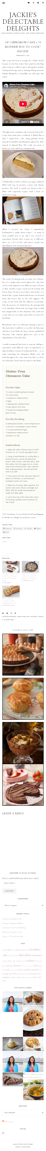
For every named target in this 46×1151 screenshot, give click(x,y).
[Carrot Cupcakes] (33, 998)
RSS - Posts (8, 1122)
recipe (13, 977)
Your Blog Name (26, 1144)
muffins (27, 969)
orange (5, 973)
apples (13, 950)
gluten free (9, 619)
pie (39, 973)
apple (9, 950)
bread (28, 950)
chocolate (24, 955)
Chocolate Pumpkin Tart (12, 919)
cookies (30, 960)
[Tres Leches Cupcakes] (13, 1044)
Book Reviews (10, 616)
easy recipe (24, 966)
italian (15, 970)
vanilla (34, 977)
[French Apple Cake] (33, 1044)
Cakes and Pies (23, 616)
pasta (19, 974)
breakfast (35, 949)
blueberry (23, 950)
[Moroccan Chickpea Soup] (33, 1090)
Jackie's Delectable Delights (23, 21)
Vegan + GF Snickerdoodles (13, 936)
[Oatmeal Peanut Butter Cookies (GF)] (33, 1021)
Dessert (34, 616)
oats (40, 970)
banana (18, 950)
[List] (13, 1061)
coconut (4, 961)
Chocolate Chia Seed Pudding (13, 928)
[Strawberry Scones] (13, 1079)
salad (17, 977)
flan (29, 966)
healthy (7, 970)
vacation (28, 977)
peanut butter (25, 974)
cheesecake (15, 955)
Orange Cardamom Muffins (12, 923)
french (32, 966)
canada (10, 955)
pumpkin (6, 977)
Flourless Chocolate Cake (12, 932)
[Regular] (33, 1061)
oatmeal (34, 969)
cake (4, 955)
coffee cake (11, 961)
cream (36, 961)
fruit (36, 965)
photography (34, 974)
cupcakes (9, 966)
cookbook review (20, 961)
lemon (20, 969)
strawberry (23, 977)
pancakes (13, 973)
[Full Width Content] (12, 1001)
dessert (17, 965)
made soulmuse (23, 1147)
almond (4, 950)
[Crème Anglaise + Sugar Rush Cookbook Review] (33, 1075)
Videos (41, 616)
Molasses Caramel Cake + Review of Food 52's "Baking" (29, 576)
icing (11, 970)
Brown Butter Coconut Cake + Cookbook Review (9, 601)
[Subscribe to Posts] (3, 1122)
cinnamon (37, 955)
